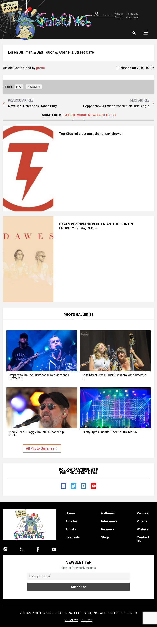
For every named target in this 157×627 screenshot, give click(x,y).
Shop (105, 537)
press (40, 68)
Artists (71, 529)
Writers (142, 529)
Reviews (107, 529)
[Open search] (134, 33)
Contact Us (143, 539)
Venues (142, 513)
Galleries (108, 513)
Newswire (34, 86)
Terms (86, 620)
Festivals (73, 537)
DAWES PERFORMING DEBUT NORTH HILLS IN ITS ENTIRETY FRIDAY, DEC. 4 (96, 226)
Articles (72, 521)
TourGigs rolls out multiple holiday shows (90, 134)
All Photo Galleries (40, 448)
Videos (142, 521)
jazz (19, 86)
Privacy (71, 620)
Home (70, 513)
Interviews (109, 521)
